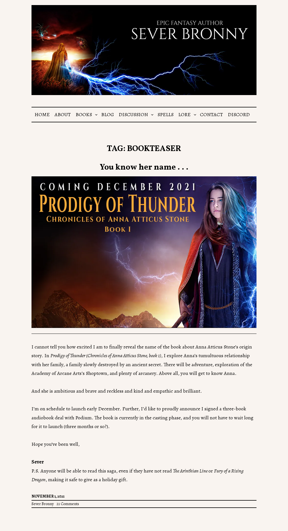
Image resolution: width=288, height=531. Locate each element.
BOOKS (84, 114)
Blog (107, 114)
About (63, 114)
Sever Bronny (43, 504)
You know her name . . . (144, 167)
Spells (166, 114)
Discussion (133, 114)
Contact (211, 114)
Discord (239, 114)
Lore (184, 114)
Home (42, 114)
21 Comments (68, 504)
